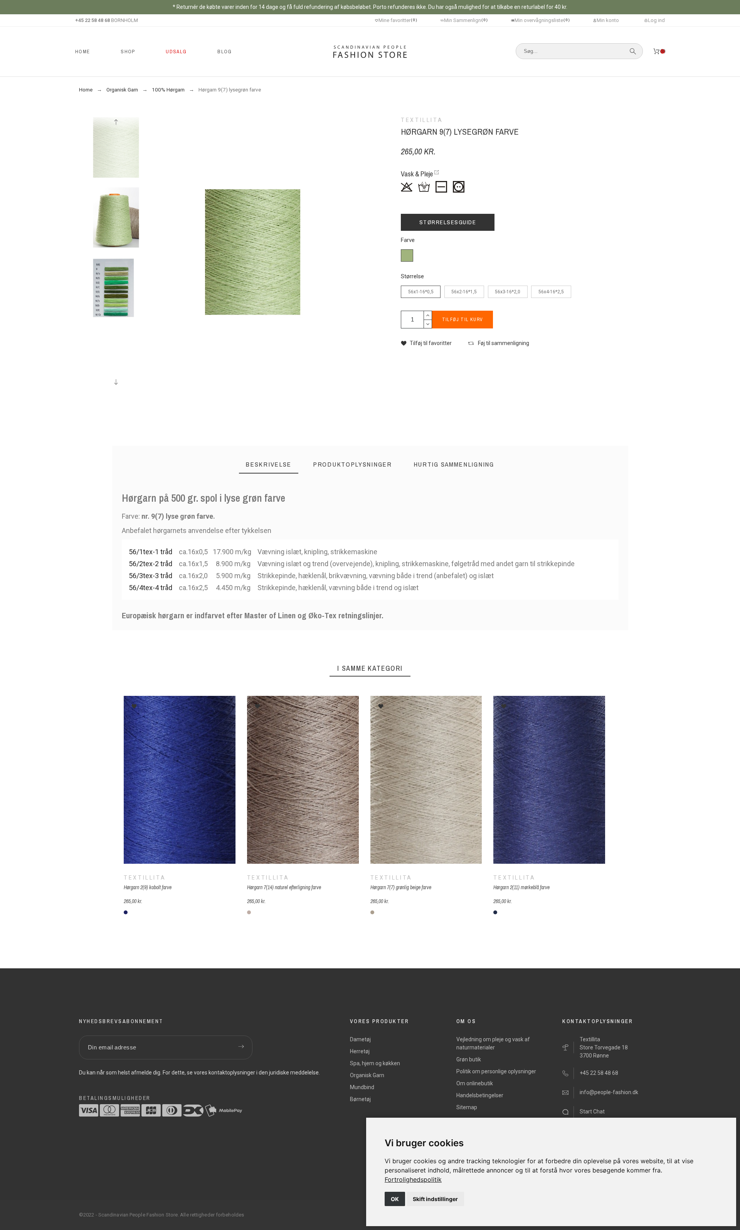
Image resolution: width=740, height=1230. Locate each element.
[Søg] (633, 51)
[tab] (268, 464)
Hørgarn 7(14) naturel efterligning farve (284, 886)
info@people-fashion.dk (609, 1092)
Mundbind (362, 1087)
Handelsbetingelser (479, 1095)
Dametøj (360, 1039)
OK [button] (395, 1199)
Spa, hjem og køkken (375, 1063)
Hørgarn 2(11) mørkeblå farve (521, 886)
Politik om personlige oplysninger (496, 1071)
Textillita (145, 877)
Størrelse (412, 276)
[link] (413, 1179)
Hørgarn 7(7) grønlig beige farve (400, 886)
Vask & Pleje (417, 174)
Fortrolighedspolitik (413, 1179)
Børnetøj (360, 1099)
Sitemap (466, 1107)
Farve (408, 240)
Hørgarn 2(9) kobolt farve (148, 886)
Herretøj (360, 1051)
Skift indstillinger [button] (435, 1199)
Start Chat (592, 1111)
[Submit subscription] (241, 1047)
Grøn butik (468, 1059)
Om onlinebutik (474, 1083)
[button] (426, 343)
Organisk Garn (367, 1075)
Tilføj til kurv (462, 319)
